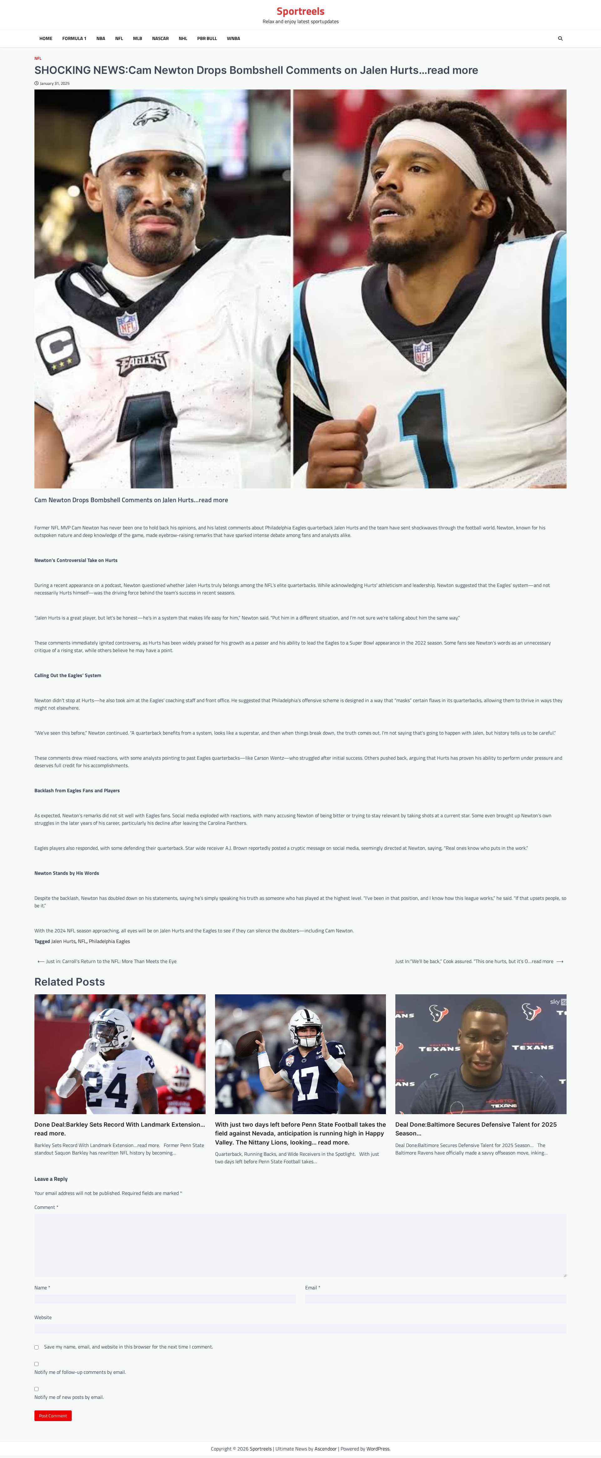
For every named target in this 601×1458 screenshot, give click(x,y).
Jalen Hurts (63, 941)
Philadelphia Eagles (109, 941)
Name (42, 1287)
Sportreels (301, 11)
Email (313, 1287)
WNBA (233, 38)
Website (43, 1317)
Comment (46, 1207)
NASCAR (160, 38)
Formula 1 (74, 38)
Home (45, 38)
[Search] (560, 38)
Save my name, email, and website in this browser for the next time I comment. (128, 1346)
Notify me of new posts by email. (69, 1397)
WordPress (378, 1448)
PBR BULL (207, 38)
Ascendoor (326, 1448)
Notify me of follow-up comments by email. (80, 1372)
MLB (137, 38)
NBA (100, 38)
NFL (119, 38)
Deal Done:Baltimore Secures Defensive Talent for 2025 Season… (476, 1129)
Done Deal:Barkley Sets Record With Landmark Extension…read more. (119, 1129)
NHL (183, 38)
